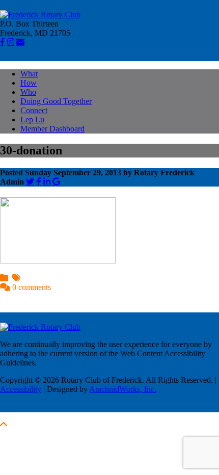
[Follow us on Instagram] (10, 42)
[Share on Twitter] (30, 181)
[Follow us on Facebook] (2, 42)
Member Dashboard (52, 128)
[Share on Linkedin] (46, 181)
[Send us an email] (20, 42)
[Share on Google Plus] (56, 181)
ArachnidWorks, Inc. (122, 389)
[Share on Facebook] (38, 181)
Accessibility (20, 389)
